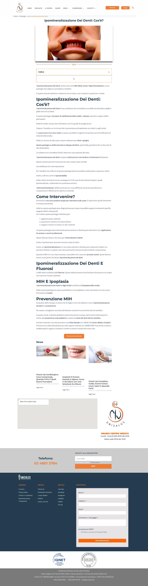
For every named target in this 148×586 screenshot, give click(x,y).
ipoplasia (86, 285)
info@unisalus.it (42, 329)
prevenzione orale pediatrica (56, 318)
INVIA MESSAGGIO (102, 541)
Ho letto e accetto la (88, 462)
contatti (80, 329)
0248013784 (89, 325)
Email (81, 509)
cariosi (96, 254)
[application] (68, 8)
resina (58, 225)
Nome (81, 493)
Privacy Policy (94, 462)
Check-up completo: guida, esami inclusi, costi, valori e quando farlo (99, 384)
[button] (112, 8)
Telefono (82, 501)
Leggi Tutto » (39, 387)
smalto (79, 116)
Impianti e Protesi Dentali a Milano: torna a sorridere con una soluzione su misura (73, 380)
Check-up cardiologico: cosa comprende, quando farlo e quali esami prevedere (47, 378)
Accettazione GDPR (86, 529)
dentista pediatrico (57, 315)
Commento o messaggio (88, 518)
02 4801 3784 (45, 463)
